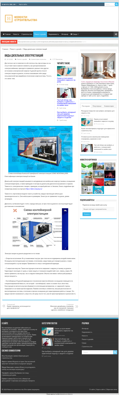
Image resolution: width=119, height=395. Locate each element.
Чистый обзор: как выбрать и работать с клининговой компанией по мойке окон (66, 102)
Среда (75, 34)
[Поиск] (116, 4)
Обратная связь (111, 389)
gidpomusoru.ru (61, 394)
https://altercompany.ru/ (34, 189)
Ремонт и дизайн (40, 34)
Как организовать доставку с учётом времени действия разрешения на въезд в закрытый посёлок (50, 42)
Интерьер (64, 34)
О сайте (92, 389)
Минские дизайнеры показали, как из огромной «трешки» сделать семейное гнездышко (62, 307)
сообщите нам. (7, 347)
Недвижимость (53, 34)
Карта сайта (23, 4)
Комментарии (109, 106)
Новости (16, 34)
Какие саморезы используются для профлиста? (18, 306)
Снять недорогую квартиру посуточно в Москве (97, 82)
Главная (8, 34)
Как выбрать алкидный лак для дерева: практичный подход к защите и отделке (66, 114)
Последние (86, 106)
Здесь (98, 96)
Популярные (97, 106)
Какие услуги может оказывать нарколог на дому (66, 80)
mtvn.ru (70, 394)
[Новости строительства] (21, 18)
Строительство (26, 34)
